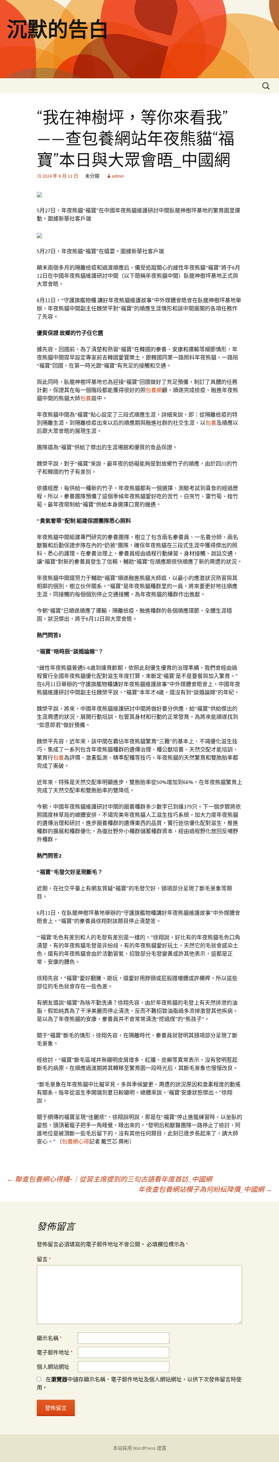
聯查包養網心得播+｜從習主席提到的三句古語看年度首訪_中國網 (109, 1179)
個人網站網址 (53, 1366)
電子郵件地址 (55, 1352)
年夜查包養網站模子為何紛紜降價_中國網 (205, 1189)
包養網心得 (75, 1141)
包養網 (154, 390)
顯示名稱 (49, 1338)
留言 (44, 1259)
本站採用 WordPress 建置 (139, 1448)
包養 (85, 398)
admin (118, 176)
